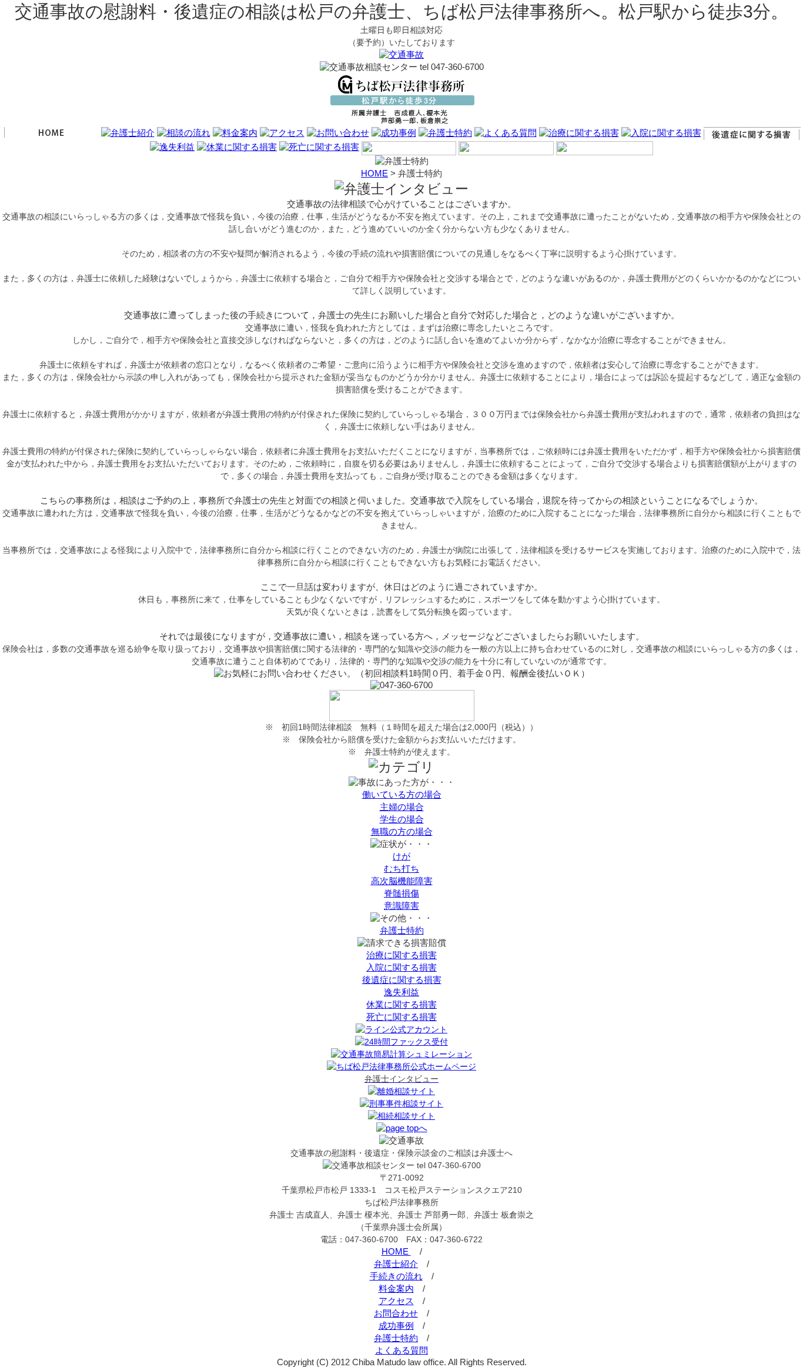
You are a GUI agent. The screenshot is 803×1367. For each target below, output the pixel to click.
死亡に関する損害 (401, 1017)
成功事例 (396, 1326)
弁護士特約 (402, 930)
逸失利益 (401, 992)
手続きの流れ (396, 1276)
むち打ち (401, 868)
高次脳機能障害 (402, 881)
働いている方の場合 (401, 794)
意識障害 (401, 906)
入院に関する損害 (401, 967)
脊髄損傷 (401, 893)
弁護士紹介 (396, 1264)
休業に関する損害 (401, 1004)
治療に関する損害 (401, 955)
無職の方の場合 (402, 831)
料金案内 (396, 1288)
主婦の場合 (402, 807)
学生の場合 (402, 819)
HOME (374, 173)
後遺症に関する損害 (401, 980)
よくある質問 (401, 1350)
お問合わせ (396, 1313)
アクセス (396, 1301)
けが (401, 856)
